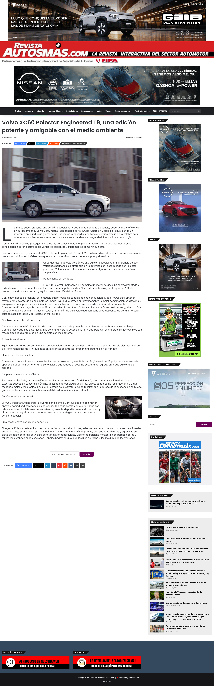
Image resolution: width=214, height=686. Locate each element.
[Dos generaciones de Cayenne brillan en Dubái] (157, 606)
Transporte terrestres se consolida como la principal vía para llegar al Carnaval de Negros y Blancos (187, 573)
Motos (99, 111)
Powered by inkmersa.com (129, 678)
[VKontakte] (70, 465)
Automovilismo (55, 111)
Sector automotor (122, 111)
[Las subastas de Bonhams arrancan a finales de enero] (157, 541)
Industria (40, 111)
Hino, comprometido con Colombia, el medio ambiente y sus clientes (186, 584)
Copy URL (87, 454)
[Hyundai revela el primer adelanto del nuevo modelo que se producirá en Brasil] (157, 504)
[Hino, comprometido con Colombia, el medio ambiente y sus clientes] (157, 585)
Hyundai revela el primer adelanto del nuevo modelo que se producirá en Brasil (186, 502)
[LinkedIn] (47, 465)
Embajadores (72, 111)
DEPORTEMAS (161, 111)
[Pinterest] (59, 465)
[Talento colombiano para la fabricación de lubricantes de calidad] (157, 628)
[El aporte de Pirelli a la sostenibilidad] (157, 531)
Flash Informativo (142, 111)
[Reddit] (65, 465)
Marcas (28, 111)
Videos (108, 111)
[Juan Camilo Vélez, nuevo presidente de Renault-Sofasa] (157, 595)
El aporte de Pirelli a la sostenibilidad (182, 527)
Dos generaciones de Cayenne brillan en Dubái (187, 603)
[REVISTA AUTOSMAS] (107, 52)
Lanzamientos (87, 111)
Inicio (18, 111)
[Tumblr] (53, 465)
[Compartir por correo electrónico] (76, 465)
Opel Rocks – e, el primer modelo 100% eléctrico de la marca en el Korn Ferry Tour (187, 561)
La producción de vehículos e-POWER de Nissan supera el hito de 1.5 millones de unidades (187, 550)
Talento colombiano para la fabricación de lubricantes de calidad (185, 627)
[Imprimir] (82, 465)
